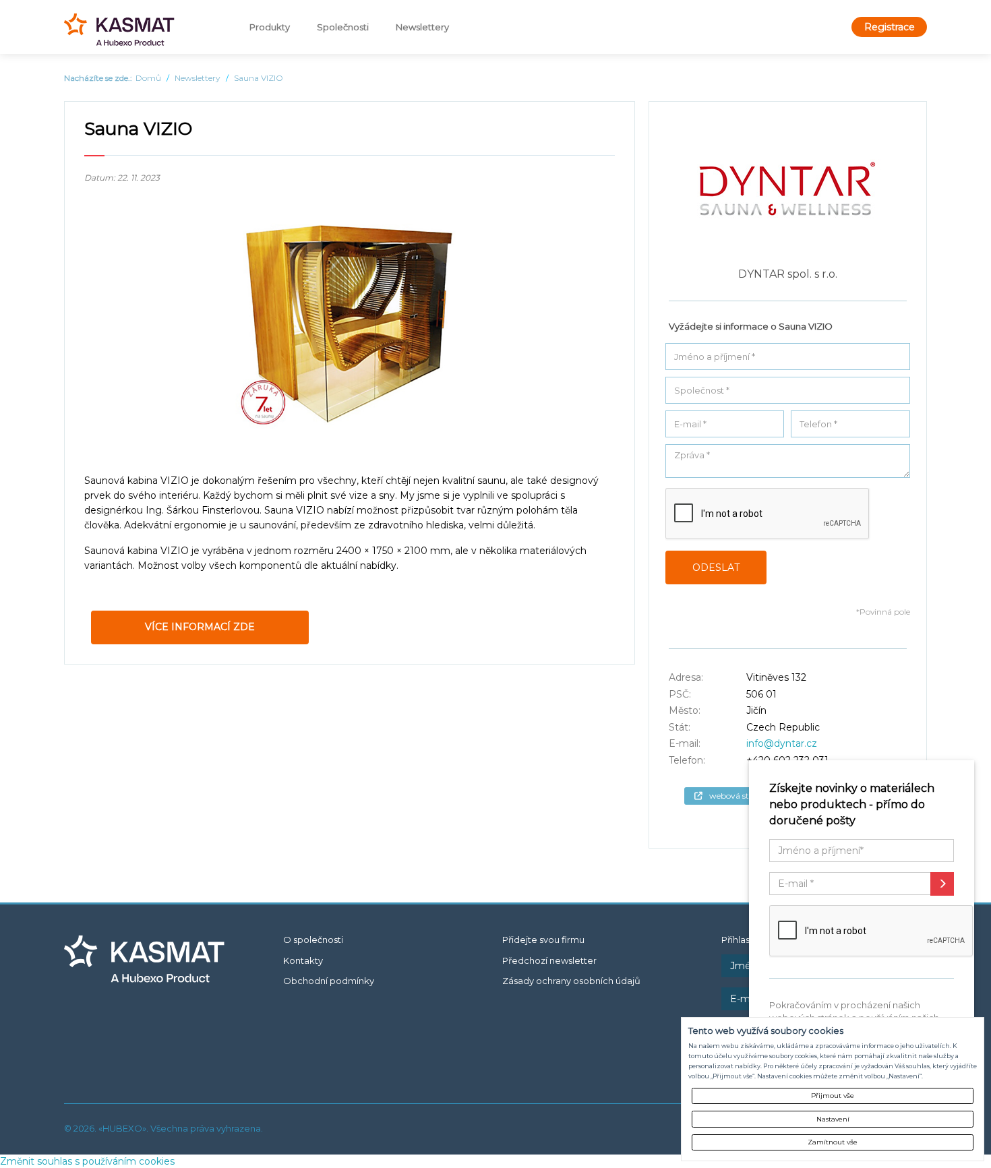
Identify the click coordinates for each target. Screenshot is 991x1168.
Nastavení (832, 1119)
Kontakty (303, 960)
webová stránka (740, 796)
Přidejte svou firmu (543, 939)
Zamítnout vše (833, 1142)
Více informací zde (200, 627)
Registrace (889, 27)
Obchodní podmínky (328, 980)
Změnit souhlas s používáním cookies (87, 1161)
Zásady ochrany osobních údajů (571, 980)
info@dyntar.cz (781, 743)
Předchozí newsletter (549, 960)
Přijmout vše (832, 1095)
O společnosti (313, 939)
